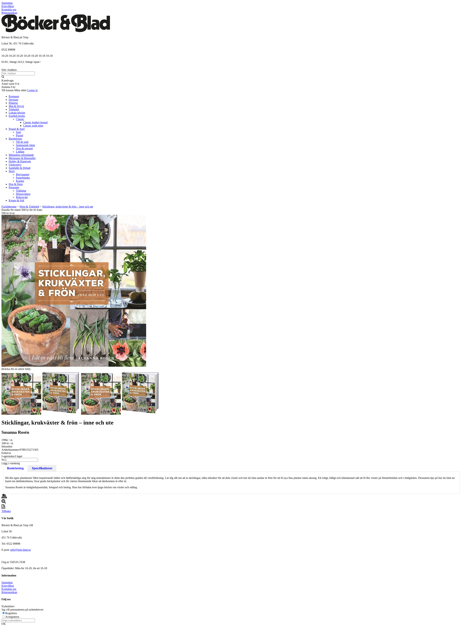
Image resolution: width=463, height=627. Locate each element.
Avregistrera (12, 616)
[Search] (2, 77)
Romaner (14, 96)
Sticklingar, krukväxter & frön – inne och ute (67, 206)
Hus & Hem (16, 184)
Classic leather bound (35, 122)
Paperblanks (23, 177)
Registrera (11, 613)
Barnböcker (15, 138)
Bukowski (22, 197)
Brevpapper (22, 174)
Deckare (13, 99)
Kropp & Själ (16, 200)
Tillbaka (6, 511)
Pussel (19, 135)
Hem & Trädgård (29, 206)
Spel (18, 132)
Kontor (20, 180)
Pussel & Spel (17, 128)
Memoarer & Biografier (22, 158)
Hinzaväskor (23, 193)
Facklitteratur (8, 206)
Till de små (22, 141)
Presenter (14, 187)
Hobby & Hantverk (20, 161)
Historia (13, 102)
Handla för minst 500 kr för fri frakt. (22, 211)
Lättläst (20, 151)
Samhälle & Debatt (19, 167)
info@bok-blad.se (20, 549)
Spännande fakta (25, 145)
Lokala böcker (17, 112)
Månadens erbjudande (21, 154)
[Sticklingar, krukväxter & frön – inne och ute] (73, 291)
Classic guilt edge (33, 125)
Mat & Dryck (16, 106)
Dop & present (24, 148)
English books (17, 115)
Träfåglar (21, 190)
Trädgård (14, 109)
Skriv (12, 171)
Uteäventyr (15, 164)
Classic (20, 119)
